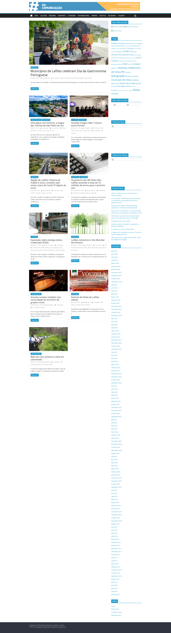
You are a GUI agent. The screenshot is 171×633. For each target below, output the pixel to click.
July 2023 (114, 352)
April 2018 (114, 536)
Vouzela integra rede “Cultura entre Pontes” (86, 124)
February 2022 (115, 401)
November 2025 (116, 275)
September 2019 (116, 487)
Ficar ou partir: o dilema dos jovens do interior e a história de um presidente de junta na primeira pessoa (126, 200)
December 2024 (116, 306)
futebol (136, 64)
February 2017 (115, 567)
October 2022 (115, 380)
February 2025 (115, 300)
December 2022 (116, 374)
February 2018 (115, 542)
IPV (123, 71)
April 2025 (114, 294)
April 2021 (114, 429)
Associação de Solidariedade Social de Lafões (45, 247)
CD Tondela (127, 46)
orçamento (93, 193)
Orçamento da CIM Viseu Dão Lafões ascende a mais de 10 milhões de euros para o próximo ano (88, 183)
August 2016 (115, 579)
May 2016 (114, 588)
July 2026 (114, 251)
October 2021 (115, 413)
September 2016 (116, 576)
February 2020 (115, 472)
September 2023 (116, 349)
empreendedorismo (129, 58)
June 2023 (114, 355)
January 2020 (115, 475)
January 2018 (115, 545)
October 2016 (115, 573)
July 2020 (114, 456)
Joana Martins (46, 78)
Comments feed (116, 612)
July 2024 (114, 318)
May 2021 (114, 426)
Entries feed (115, 609)
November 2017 (116, 551)
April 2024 (114, 328)
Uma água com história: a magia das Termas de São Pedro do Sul (47, 124)
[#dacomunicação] (31, 16)
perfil (138, 83)
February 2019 (115, 505)
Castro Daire (120, 46)
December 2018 (116, 512)
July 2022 (114, 386)
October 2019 (115, 484)
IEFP (116, 68)
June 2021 (114, 423)
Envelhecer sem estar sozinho (120, 221)
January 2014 (115, 594)
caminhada (34, 364)
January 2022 (115, 404)
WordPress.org (116, 615)
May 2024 (114, 325)
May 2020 (114, 463)
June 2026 (114, 254)
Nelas (117, 83)
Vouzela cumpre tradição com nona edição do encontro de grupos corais (46, 300)
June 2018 (114, 530)
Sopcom (133, 86)
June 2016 (114, 585)
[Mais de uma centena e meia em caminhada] (48, 328)
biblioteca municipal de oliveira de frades (42, 250)
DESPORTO (62, 16)
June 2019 (114, 493)
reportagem (121, 86)
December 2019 (116, 478)
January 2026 (115, 269)
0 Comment (56, 78)
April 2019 (114, 499)
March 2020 (115, 469)
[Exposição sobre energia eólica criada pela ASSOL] (48, 214)
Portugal (113, 86)
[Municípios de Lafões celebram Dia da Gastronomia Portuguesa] (68, 22)
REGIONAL (52, 16)
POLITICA (103, 16)
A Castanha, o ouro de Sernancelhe (122, 229)
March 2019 (115, 502)
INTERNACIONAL (83, 16)
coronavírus (118, 52)
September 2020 (116, 450)
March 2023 (115, 364)
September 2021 (116, 417)
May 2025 (114, 291)
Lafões (90, 78)
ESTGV (130, 64)
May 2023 (114, 358)
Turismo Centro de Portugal (125, 90)
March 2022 (115, 398)
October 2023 (115, 346)
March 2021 (115, 432)
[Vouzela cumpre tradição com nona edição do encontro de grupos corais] (48, 271)
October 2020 (115, 447)
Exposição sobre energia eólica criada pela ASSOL (46, 241)
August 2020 (115, 453)
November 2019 (116, 481)
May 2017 (114, 558)
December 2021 (116, 407)
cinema (130, 48)
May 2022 (114, 392)
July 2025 (114, 285)
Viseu (136, 90)
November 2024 (116, 309)
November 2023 (116, 343)
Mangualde (117, 76)
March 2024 (115, 331)
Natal (113, 83)
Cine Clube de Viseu (121, 48)
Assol (60, 247)
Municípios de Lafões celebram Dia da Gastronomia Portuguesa (68, 73)
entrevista (122, 61)
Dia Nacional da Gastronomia (71, 78)
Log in (113, 606)
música (135, 80)
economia (120, 58)
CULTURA (43, 16)
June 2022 (114, 389)
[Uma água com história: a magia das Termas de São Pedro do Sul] (48, 97)
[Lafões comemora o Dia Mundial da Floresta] (89, 214)
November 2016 (116, 570)
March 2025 (115, 297)
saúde (128, 86)
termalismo (34, 130)
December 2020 (116, 441)
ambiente (128, 43)
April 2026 (114, 260)
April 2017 (114, 561)
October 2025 (115, 279)
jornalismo (128, 72)
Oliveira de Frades (46, 193)
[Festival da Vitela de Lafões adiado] (89, 271)
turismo (114, 90)
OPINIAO (94, 16)
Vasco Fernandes (48, 245)
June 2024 (114, 321)
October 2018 (115, 518)
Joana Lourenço (90, 190)
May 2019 (114, 496)
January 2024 (115, 337)
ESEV (36, 16)
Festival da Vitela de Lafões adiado (85, 298)
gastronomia (83, 78)
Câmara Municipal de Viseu (122, 54)
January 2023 (115, 371)
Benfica (134, 43)
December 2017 (116, 548)
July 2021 (114, 420)
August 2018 (115, 524)
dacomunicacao (36, 120)
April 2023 (114, 361)
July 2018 (114, 527)
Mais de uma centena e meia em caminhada (47, 358)
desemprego (137, 55)
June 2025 (114, 288)
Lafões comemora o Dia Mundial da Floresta (87, 241)
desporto (114, 58)
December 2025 (116, 272)
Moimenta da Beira (132, 76)
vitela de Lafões (80, 305)
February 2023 (115, 367)
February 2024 (115, 334)
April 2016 (114, 591)
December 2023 (116, 340)
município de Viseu (121, 79)
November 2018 (116, 515)
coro (33, 307)
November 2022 (116, 377)
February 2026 (115, 266)
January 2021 (115, 438)
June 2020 (114, 459)
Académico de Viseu (118, 43)
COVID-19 (33, 193)
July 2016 (114, 582)
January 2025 (115, 303)
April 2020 (114, 466)
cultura (135, 52)
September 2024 (116, 315)
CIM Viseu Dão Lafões (79, 193)
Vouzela (76, 250)
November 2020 (116, 444)
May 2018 (114, 533)
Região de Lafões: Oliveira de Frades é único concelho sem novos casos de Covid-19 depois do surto (48, 183)
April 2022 (114, 395)
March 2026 (115, 263)
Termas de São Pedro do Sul (46, 130)
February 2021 (115, 435)
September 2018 (116, 521)
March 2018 (115, 539)
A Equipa (121, 16)
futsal (113, 68)
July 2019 (114, 490)
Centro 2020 (74, 130)
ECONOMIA (72, 16)
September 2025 (116, 282)
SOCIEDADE (112, 16)
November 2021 (116, 410)
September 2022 (116, 383)
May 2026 (114, 257)
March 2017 (115, 564)
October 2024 (115, 312)
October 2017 (115, 555)
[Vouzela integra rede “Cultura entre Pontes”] (89, 97)
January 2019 (115, 509)
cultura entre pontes (84, 130)
